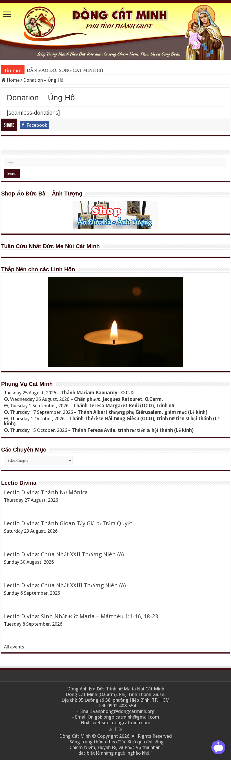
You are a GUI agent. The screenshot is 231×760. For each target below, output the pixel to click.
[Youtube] (120, 729)
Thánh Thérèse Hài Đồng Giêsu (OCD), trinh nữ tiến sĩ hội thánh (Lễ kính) (112, 421)
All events (14, 647)
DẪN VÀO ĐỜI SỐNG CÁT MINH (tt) (65, 70)
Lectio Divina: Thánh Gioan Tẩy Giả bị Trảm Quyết (68, 523)
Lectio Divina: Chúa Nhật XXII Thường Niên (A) (64, 554)
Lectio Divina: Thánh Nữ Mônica (46, 492)
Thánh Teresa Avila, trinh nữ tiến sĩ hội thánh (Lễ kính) (133, 430)
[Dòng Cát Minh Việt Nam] (115, 30)
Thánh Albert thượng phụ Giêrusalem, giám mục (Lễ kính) (142, 412)
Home (13, 80)
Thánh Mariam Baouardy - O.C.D (97, 392)
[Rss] (110, 729)
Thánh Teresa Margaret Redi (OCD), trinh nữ (123, 405)
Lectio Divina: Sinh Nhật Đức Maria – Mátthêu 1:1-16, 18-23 (81, 616)
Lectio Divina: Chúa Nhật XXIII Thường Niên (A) (65, 585)
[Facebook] (115, 729)
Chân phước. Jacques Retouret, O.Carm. (118, 399)
